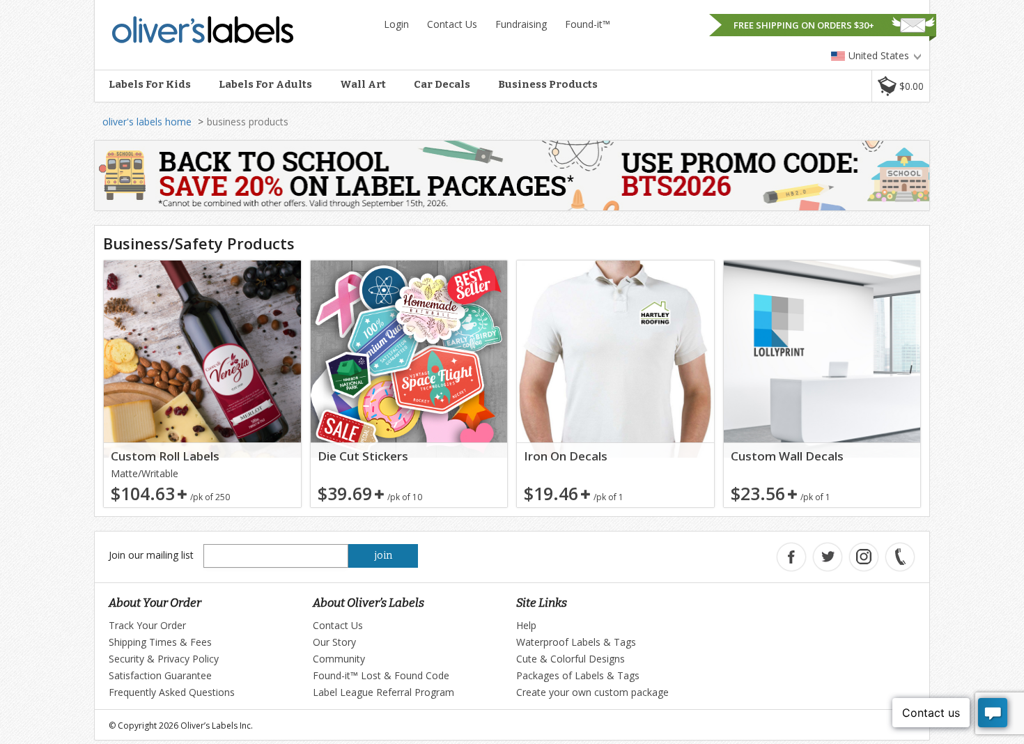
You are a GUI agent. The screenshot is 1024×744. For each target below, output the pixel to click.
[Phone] (900, 557)
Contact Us (452, 24)
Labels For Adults (265, 84)
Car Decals (442, 84)
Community (339, 658)
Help (526, 625)
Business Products (548, 84)
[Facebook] (791, 557)
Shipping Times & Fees (160, 642)
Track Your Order (147, 625)
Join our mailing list (151, 554)
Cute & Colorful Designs (570, 658)
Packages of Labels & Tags (577, 675)
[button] (900, 86)
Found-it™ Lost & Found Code (381, 675)
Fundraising (521, 24)
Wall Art (363, 84)
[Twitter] (827, 557)
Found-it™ (587, 24)
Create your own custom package (592, 692)
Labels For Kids (150, 84)
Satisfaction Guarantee (160, 675)
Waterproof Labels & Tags (576, 642)
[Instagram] (863, 557)
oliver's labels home (147, 121)
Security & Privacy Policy (164, 658)
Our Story (334, 642)
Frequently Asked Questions (172, 692)
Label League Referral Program (383, 692)
